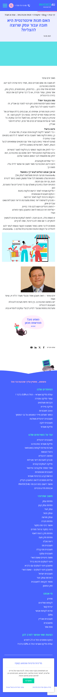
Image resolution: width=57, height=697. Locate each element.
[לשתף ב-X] (39, 347)
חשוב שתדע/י (45, 496)
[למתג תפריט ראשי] (5, 5)
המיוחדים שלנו (45, 389)
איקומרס (36, 14)
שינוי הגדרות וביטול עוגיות (15, 687)
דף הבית (52, 14)
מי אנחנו (48, 593)
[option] (28, 247)
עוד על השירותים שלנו (40, 434)
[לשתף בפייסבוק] (44, 347)
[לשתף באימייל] (31, 347)
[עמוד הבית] (47, 5)
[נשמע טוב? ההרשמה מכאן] (28, 325)
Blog (44, 14)
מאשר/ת (28, 681)
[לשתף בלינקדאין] (35, 347)
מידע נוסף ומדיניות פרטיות (42, 687)
